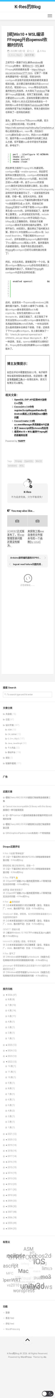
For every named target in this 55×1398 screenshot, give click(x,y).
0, (32, 51)
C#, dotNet (12, 734)
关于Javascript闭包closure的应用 (31, 428)
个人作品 (11, 748)
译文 (8, 758)
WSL (25, 62)
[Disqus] (27, 628)
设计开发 (29, 55)
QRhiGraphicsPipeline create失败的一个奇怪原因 (28, 833)
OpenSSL (28, 461)
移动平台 (11, 752)
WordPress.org (13, 1329)
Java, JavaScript (15, 743)
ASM (10, 730)
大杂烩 (9, 714)
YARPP (21, 441)
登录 (8, 1312)
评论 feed (10, 1323)
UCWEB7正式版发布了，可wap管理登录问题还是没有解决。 (15, 538)
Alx (44, 1357)
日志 (8, 719)
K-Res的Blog (27, 6)
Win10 (30, 66)
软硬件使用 (11, 763)
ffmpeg (9, 207)
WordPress (26, 1357)
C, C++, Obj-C (15, 55)
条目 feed (10, 1318)
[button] (48, 1394)
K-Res (43, 51)
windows (36, 62)
